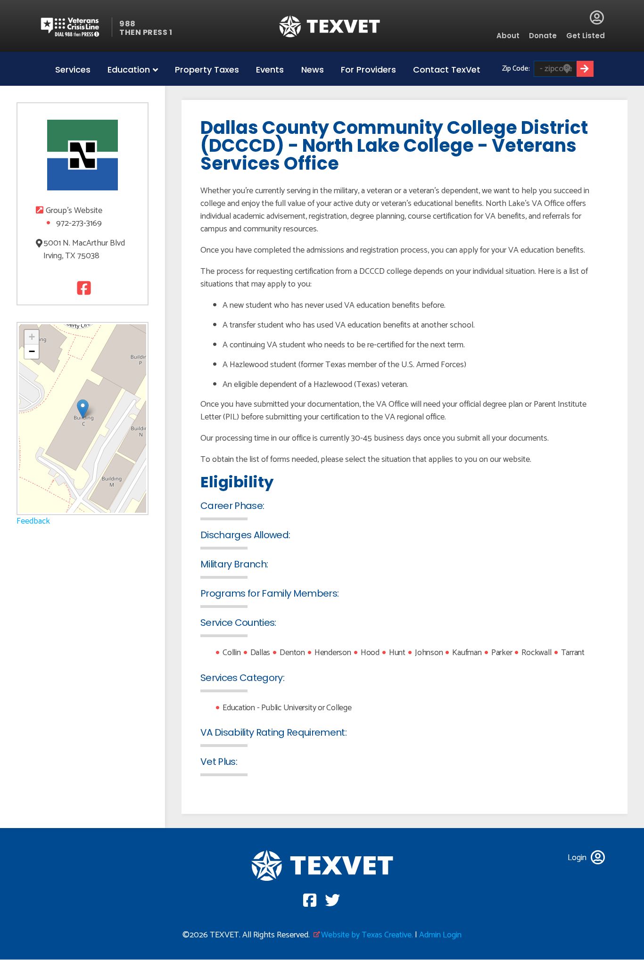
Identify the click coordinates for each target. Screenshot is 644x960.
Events (270, 69)
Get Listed (585, 36)
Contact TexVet (446, 69)
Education (128, 69)
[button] (83, 408)
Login (597, 17)
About (508, 36)
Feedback (33, 521)
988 (127, 23)
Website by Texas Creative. (367, 935)
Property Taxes (207, 69)
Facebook (82, 287)
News (312, 69)
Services (73, 69)
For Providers (368, 69)
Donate (543, 36)
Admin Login (440, 935)
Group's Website (74, 211)
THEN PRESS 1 (145, 32)
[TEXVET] (329, 26)
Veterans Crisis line (75, 27)
